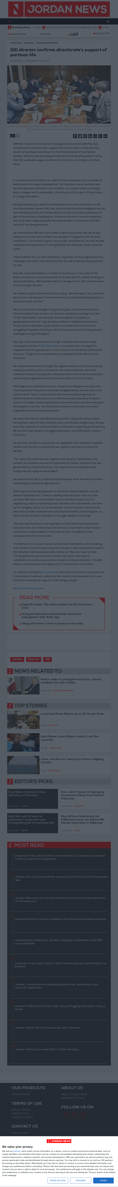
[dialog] (59, 1161)
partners (17, 1151)
